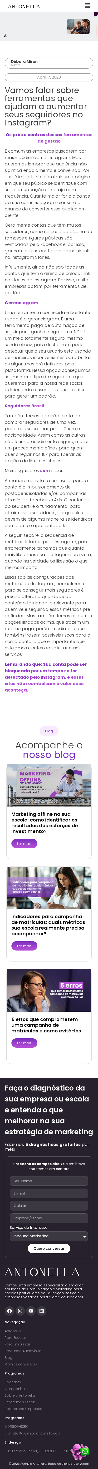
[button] (49, 731)
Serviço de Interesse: (29, 1228)
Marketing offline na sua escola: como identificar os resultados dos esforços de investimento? (44, 823)
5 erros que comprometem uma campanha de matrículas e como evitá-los (46, 1025)
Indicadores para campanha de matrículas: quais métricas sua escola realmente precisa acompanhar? (48, 925)
